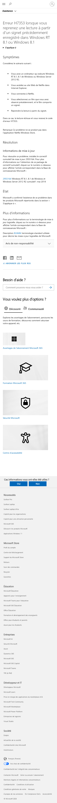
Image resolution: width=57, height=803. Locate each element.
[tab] (13, 309)
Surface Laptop (9, 504)
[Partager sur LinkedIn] (10, 257)
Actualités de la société (12, 740)
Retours (6, 562)
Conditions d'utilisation (25, 784)
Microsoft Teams (10, 668)
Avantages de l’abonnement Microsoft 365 (23, 347)
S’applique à (10, 47)
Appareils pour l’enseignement (15, 596)
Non (38, 483)
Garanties (7, 577)
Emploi (6, 735)
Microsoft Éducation (11, 591)
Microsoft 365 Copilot (12, 663)
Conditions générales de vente (15, 789)
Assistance (7, 10)
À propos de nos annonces (13, 794)
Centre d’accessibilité (12, 452)
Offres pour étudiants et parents (15, 620)
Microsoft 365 (9, 524)
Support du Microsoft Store (14, 557)
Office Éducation (10, 610)
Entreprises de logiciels (12, 716)
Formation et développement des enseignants (20, 615)
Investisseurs (8, 750)
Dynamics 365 (9, 653)
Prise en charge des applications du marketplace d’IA (23, 697)
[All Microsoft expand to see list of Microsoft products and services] (3, 4)
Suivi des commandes (11, 567)
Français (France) (14, 758)
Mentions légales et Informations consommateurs (22, 780)
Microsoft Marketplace (12, 706)
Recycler (7, 572)
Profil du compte (10, 547)
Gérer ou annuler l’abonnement (32, 775)
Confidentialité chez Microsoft (15, 745)
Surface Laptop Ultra (11, 509)
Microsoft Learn (9, 692)
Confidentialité (9, 784)
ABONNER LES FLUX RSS (18, 263)
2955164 (7, 178)
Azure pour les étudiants (13, 625)
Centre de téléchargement (13, 552)
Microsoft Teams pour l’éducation (16, 600)
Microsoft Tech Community (13, 702)
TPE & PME (8, 673)
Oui (18, 483)
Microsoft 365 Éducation (13, 605)
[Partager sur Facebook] (5, 257)
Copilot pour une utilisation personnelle (18, 519)
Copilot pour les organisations (15, 514)
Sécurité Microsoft (11, 417)
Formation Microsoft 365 (14, 383)
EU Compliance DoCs (33, 794)
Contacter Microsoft (11, 775)
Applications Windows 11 (13, 533)
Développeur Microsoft (12, 687)
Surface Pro (8, 499)
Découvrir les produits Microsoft (15, 529)
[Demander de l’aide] (10, 4)
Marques (31, 789)
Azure (6, 649)
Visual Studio (8, 721)
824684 (17, 233)
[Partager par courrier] (18, 257)
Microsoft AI (8, 639)
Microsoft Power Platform (13, 711)
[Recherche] (50, 287)
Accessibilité (47, 794)
